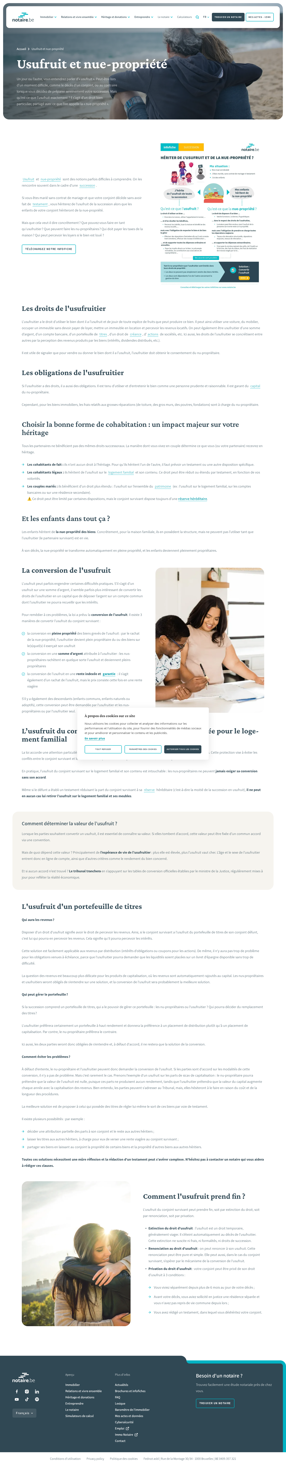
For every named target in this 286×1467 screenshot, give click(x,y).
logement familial (121, 472)
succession (87, 185)
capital (255, 386)
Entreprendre (142, 17)
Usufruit (28, 179)
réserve (149, 790)
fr (205, 17)
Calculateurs (184, 17)
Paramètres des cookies (143, 749)
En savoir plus (95, 738)
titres (103, 334)
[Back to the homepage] (23, 17)
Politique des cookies (124, 1459)
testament (40, 204)
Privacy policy (95, 1459)
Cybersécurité (124, 1422)
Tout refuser (103, 749)
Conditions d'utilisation (65, 1459)
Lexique (120, 1403)
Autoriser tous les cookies (183, 749)
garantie (109, 674)
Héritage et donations (114, 17)
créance (135, 334)
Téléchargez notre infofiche (48, 249)
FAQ (117, 1397)
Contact (120, 1441)
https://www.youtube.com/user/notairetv (17, 1399)
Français (23, 1413)
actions (153, 334)
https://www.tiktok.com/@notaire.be (27, 1399)
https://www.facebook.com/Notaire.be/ (17, 1391)
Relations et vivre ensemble (77, 17)
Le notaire (163, 17)
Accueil (21, 49)
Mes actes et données (129, 1416)
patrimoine (163, 486)
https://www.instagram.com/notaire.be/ (27, 1391)
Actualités (121, 1385)
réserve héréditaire (192, 499)
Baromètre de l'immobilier (132, 1410)
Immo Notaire (124, 1434)
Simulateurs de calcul (79, 1416)
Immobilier (46, 17)
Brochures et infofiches (130, 1391)
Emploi (119, 1428)
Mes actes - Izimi (259, 17)
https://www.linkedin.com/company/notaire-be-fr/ (37, 1391)
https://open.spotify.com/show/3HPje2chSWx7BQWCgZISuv (37, 1399)
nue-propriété (51, 179)
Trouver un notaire (228, 17)
